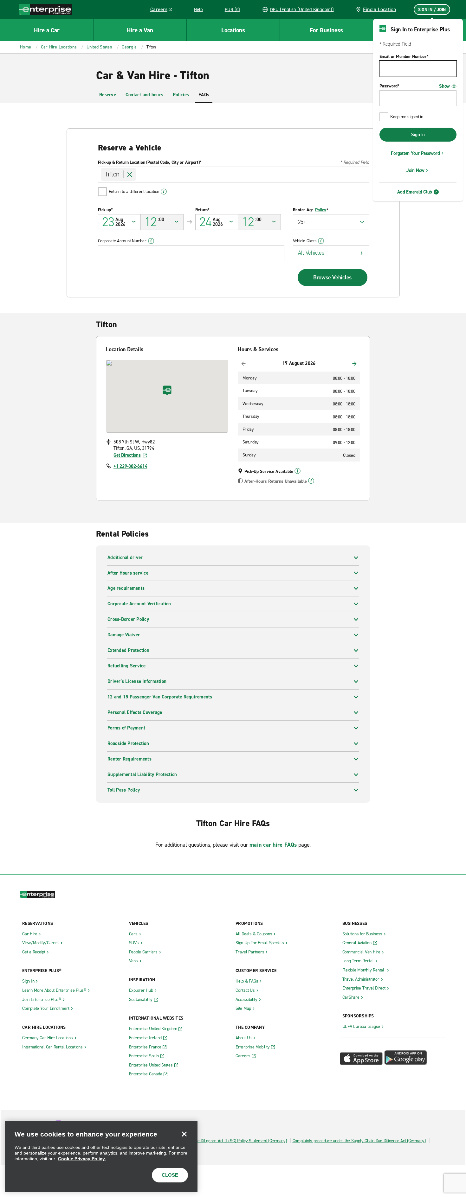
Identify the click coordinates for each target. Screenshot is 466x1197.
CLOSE (170, 1175)
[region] (101, 1156)
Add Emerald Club (414, 192)
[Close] (184, 1134)
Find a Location (379, 9)
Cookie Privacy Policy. (82, 1158)
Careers (163, 10)
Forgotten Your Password (415, 153)
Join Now (415, 170)
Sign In (418, 134)
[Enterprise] (45, 9)
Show (444, 86)
